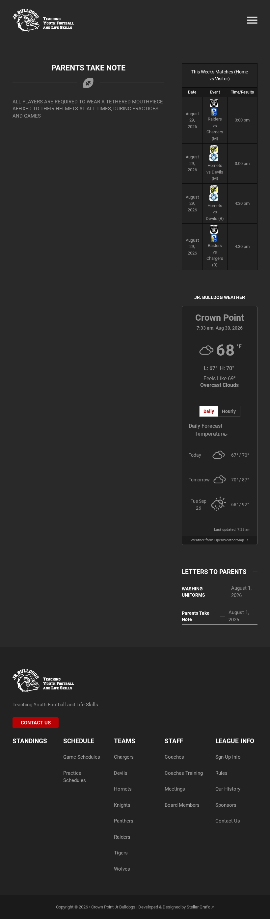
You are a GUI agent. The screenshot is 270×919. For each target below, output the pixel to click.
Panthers (123, 821)
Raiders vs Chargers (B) (214, 255)
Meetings (175, 789)
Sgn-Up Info (228, 757)
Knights (122, 805)
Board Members (182, 805)
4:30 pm (242, 203)
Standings (30, 741)
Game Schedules (81, 757)
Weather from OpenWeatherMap (218, 540)
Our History (227, 789)
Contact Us (36, 723)
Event (215, 92)
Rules (221, 773)
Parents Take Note (195, 616)
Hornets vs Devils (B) (215, 212)
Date (192, 92)
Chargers (124, 757)
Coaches (174, 757)
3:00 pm (242, 120)
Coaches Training (184, 773)
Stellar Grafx (198, 907)
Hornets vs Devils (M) (214, 172)
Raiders (122, 837)
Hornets (123, 789)
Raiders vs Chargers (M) (214, 129)
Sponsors (225, 805)
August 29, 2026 (192, 120)
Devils (120, 773)
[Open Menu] (252, 20)
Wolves (122, 869)
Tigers (121, 853)
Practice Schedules (74, 776)
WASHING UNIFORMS (193, 592)
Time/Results (242, 92)
